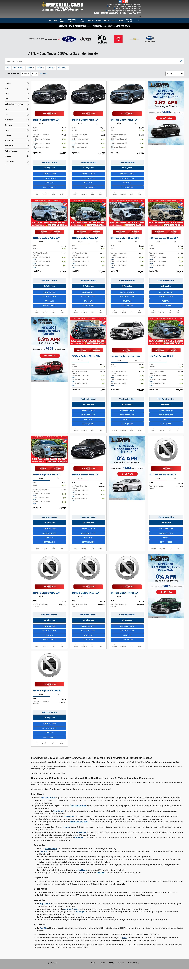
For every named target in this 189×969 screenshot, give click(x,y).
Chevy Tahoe (67, 827)
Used (55, 20)
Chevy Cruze (81, 832)
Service (106, 20)
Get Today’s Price (49, 168)
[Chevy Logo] (134, 39)
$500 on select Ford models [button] (41, 148)
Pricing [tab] (41, 124)
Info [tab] (58, 124)
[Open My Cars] (140, 16)
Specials (90, 20)
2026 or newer (18, 68)
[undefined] (36, 39)
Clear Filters (43, 73)
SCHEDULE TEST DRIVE (49, 178)
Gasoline (40, 68)
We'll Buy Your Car (129, 20)
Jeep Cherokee (45, 904)
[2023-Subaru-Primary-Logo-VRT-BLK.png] (150, 39)
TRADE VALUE (49, 183)
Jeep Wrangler (80, 912)
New (50, 20)
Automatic (51, 68)
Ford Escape (82, 870)
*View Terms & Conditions (49, 162)
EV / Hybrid (62, 20)
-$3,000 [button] (64, 139)
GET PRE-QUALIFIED (49, 187)
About (102, 962)
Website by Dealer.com (52, 963)
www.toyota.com (132, 962)
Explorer (30, 68)
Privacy (111, 962)
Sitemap (120, 962)
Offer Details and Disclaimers (156, 144)
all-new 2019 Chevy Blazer (79, 822)
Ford (8, 68)
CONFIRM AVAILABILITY (49, 174)
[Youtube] (123, 1)
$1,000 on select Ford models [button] (41, 144)
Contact (93, 962)
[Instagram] (126, 1)
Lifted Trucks (82, 20)
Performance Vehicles (72, 20)
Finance (98, 20)
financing (124, 938)
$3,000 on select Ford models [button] (41, 140)
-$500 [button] (64, 147)
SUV (33, 73)
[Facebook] (120, 1)
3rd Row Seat (62, 68)
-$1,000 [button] (64, 143)
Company (120, 20)
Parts (113, 20)
